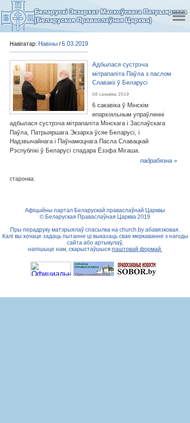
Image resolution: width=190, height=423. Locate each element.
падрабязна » (158, 160)
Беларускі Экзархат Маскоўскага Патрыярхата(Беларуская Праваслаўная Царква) (111, 16)
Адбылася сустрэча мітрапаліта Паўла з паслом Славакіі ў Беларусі (131, 73)
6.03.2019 (75, 43)
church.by (131, 230)
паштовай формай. (137, 249)
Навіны (48, 43)
